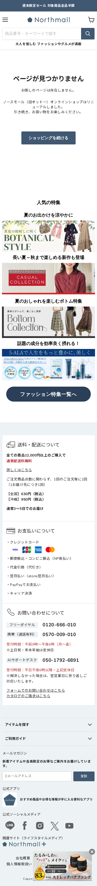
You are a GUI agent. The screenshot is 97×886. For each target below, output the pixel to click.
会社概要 (23, 858)
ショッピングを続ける (48, 138)
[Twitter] (54, 826)
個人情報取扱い (19, 864)
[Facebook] (24, 826)
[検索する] (88, 33)
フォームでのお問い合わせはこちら (35, 690)
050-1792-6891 (61, 660)
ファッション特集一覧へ (48, 394)
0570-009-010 (59, 634)
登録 (84, 776)
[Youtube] (69, 826)
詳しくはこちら (19, 470)
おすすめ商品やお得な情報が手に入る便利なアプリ (56, 799)
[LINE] (9, 826)
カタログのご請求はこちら (28, 696)
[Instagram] (39, 826)
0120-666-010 (59, 625)
